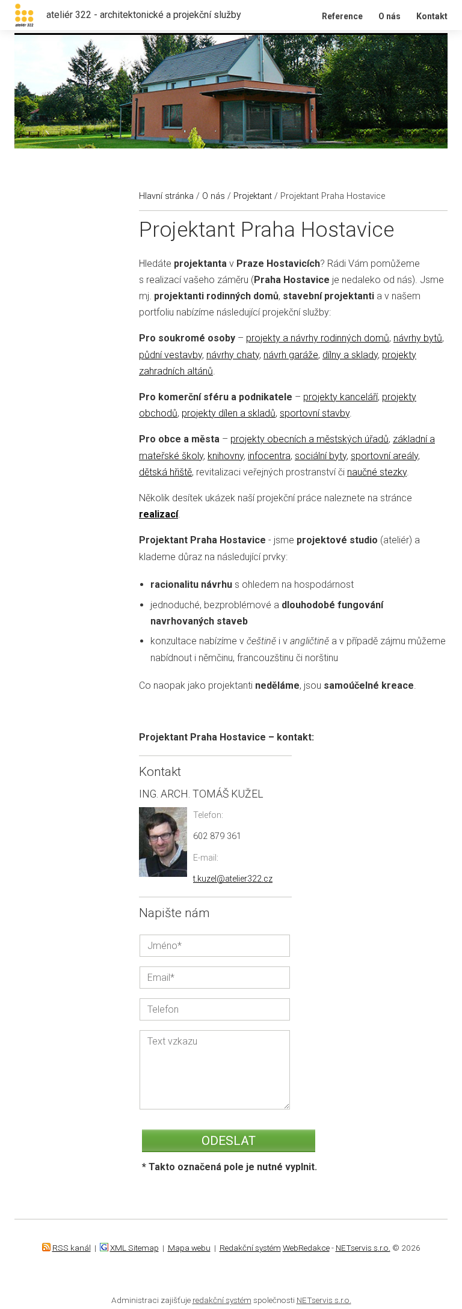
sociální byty (320, 456)
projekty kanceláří (340, 397)
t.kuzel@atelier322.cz (233, 879)
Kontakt (432, 16)
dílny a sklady (350, 355)
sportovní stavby (315, 413)
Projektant (252, 196)
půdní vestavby (170, 355)
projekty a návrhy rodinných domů (317, 338)
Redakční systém (250, 1248)
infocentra (269, 456)
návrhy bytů (417, 338)
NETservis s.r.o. (363, 1248)
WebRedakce (306, 1248)
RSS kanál (71, 1248)
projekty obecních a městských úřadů (309, 439)
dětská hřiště (165, 472)
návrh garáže (290, 355)
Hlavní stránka (166, 196)
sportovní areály (384, 456)
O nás (389, 16)
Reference (342, 16)
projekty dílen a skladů (229, 413)
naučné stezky (377, 472)
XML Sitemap (134, 1248)
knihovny (226, 456)
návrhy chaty (232, 355)
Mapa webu (189, 1248)
